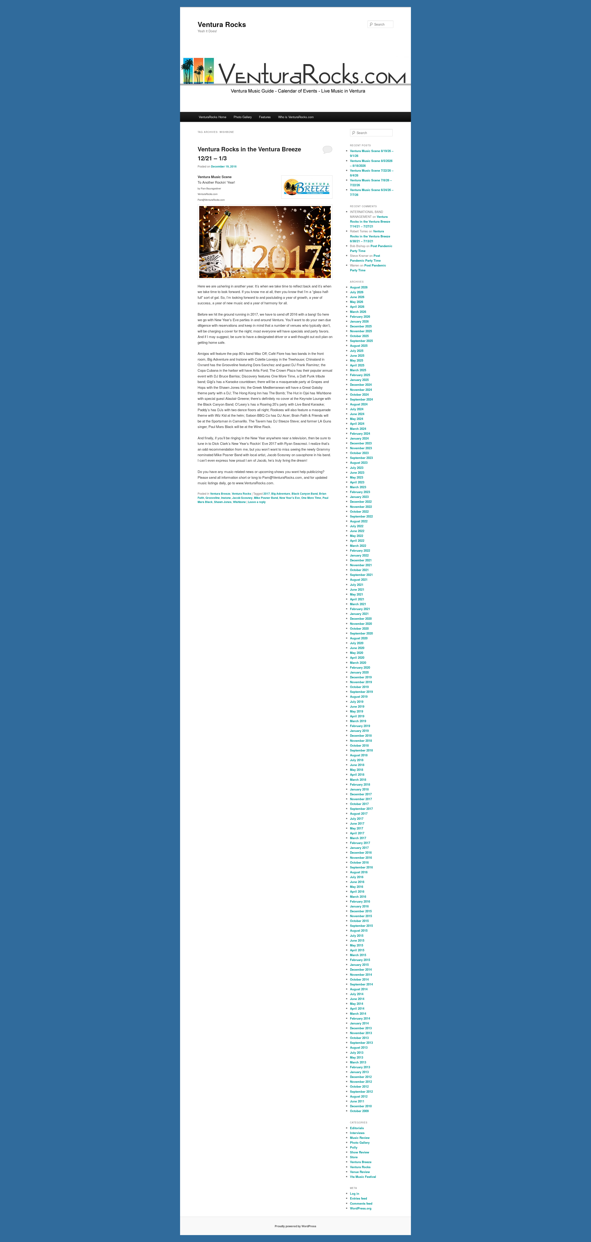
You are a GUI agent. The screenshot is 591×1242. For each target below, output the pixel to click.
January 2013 (359, 1072)
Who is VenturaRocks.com (296, 117)
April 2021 (357, 599)
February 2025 (360, 375)
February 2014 (360, 1018)
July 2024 (356, 409)
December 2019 (361, 677)
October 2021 (359, 570)
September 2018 (361, 750)
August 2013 (359, 1047)
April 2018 (357, 774)
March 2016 (358, 896)
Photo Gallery (243, 117)
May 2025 (356, 360)
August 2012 (359, 1096)
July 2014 (356, 994)
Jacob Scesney (242, 498)
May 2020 (356, 652)
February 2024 (360, 433)
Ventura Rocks (222, 24)
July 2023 (356, 467)
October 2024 (359, 394)
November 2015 (361, 916)
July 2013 (356, 1052)
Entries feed (358, 1198)
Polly (353, 1147)
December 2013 (361, 1028)
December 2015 (361, 911)
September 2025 (361, 340)
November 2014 (361, 974)
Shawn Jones (223, 502)
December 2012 (361, 1076)
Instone (226, 498)
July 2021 (356, 584)
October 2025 (359, 336)
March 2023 (358, 487)
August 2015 (359, 930)
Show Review (359, 1152)
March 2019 (358, 721)
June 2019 (357, 706)
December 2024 (361, 384)
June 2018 (357, 765)
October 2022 (359, 511)
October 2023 (359, 453)
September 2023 (361, 457)
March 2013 (358, 1062)
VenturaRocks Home (212, 117)
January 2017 (359, 847)
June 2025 (357, 355)
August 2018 (359, 755)
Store (354, 1157)
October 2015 (359, 921)
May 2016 (356, 886)
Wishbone (239, 502)
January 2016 (359, 906)
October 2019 (359, 687)
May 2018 (356, 769)
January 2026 (359, 321)
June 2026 (357, 297)
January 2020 (359, 672)
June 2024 (357, 414)
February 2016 (360, 901)
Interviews (357, 1133)
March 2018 (358, 779)
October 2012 (359, 1086)
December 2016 (361, 852)
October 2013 (359, 1037)
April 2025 (357, 365)
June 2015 (357, 940)
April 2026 (357, 306)
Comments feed (361, 1203)
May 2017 (356, 828)
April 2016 (357, 891)
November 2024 (361, 389)
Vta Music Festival (363, 1176)
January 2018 (359, 789)
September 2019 (361, 691)
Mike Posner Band (266, 498)
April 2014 (357, 1008)
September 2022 (361, 516)
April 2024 (357, 423)
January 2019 (359, 730)
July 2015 (356, 935)
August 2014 (359, 989)
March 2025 (358, 370)
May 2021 (356, 594)
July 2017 (356, 818)
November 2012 (361, 1081)
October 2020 (359, 628)
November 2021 (361, 565)
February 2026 (360, 316)
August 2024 (359, 404)
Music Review (360, 1137)
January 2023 (359, 496)
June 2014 (357, 999)
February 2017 (360, 843)
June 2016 (357, 882)
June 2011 (357, 1101)
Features (265, 117)
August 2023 (359, 462)
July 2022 (356, 526)
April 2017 (357, 833)
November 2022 (361, 506)
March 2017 (358, 838)
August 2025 (359, 345)
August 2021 (359, 579)
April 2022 (357, 540)
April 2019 (357, 716)
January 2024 (359, 438)
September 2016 (361, 867)
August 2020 (359, 638)
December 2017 (361, 794)
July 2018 (356, 760)
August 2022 (359, 521)
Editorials (357, 1128)
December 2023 (361, 443)
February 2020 (360, 667)
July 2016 (356, 877)
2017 (266, 493)
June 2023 (357, 472)
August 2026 (359, 287)
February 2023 (360, 492)
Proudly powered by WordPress (295, 1226)
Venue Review (360, 1172)
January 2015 (359, 964)
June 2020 (357, 648)
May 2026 (356, 301)
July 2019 (356, 701)
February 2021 (360, 609)
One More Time (311, 498)
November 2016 (361, 857)
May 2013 (356, 1057)
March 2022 (358, 545)
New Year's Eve (289, 498)
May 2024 (356, 418)
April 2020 (357, 657)
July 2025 (356, 350)
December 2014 (361, 969)
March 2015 (358, 955)
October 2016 (359, 862)
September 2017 (361, 808)
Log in (354, 1193)
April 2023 (357, 482)
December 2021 (361, 560)
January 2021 (359, 613)
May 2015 (356, 945)
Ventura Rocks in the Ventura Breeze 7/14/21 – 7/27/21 (370, 221)
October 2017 (359, 804)
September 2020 (361, 633)
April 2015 (357, 950)
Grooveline (212, 498)
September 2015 (361, 925)
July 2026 (356, 292)
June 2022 (357, 531)
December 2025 (361, 326)
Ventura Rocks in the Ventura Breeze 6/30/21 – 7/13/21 (370, 236)
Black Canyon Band (305, 493)
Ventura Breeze (220, 493)
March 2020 (358, 662)
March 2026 (358, 311)
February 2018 (360, 784)
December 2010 (361, 1106)
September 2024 (361, 399)
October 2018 (359, 745)
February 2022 (360, 550)
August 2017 (359, 813)
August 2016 (359, 872)
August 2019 (359, 696)
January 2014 (359, 1023)
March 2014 (358, 1013)
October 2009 (359, 1111)
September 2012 (361, 1091)
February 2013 (360, 1067)
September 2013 (361, 1042)
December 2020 (361, 618)
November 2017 (361, 799)
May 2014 (356, 1003)
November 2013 (361, 1033)
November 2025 (361, 331)
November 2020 (361, 623)
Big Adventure (280, 493)
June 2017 (357, 823)
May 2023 (356, 477)
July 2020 (356, 643)
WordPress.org (360, 1208)
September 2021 (361, 574)
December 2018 (361, 735)
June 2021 (357, 589)
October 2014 (359, 979)
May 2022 (356, 535)
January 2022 (359, 555)
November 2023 (361, 448)
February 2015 (360, 960)
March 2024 (358, 428)
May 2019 (356, 711)
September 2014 (361, 984)
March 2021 (358, 604)
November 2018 (361, 740)
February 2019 (360, 726)
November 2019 (361, 682)
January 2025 (359, 379)
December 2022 (361, 501)
